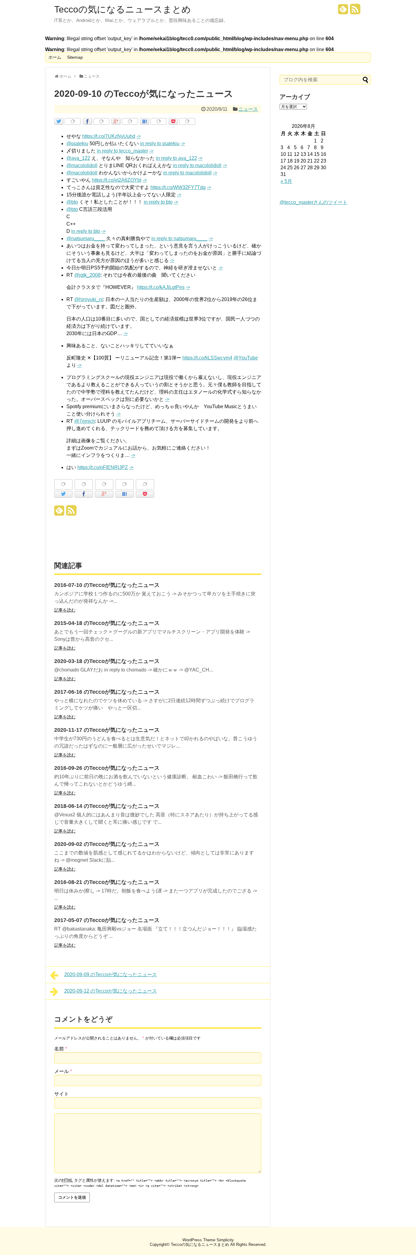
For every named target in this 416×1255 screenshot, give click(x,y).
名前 (60, 1048)
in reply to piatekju (159, 143)
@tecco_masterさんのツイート (313, 202)
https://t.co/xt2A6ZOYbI (116, 180)
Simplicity (225, 1240)
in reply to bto (158, 202)
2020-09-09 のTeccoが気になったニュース (110, 974)
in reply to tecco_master (122, 150)
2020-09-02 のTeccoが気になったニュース (107, 844)
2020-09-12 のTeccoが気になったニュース (110, 991)
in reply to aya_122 (176, 158)
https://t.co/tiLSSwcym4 (207, 357)
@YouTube (246, 357)
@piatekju (77, 143)
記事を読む (65, 610)
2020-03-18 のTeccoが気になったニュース (107, 661)
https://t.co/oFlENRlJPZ (102, 467)
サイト (61, 1093)
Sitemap (75, 57)
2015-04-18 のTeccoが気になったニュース (107, 623)
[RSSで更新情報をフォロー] (355, 11)
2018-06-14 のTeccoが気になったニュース (107, 806)
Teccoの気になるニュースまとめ (122, 9)
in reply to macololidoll (197, 165)
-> (138, 136)
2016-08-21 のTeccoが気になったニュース (107, 882)
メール (63, 1071)
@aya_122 (78, 158)
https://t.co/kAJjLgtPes (161, 287)
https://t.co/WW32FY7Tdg (178, 187)
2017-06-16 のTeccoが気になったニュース (107, 692)
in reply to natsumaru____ (179, 238)
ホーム (54, 57)
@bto (72, 202)
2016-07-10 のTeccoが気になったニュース (107, 585)
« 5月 (286, 181)
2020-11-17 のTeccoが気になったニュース (107, 730)
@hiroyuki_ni (88, 299)
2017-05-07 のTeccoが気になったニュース (107, 920)
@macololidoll (81, 165)
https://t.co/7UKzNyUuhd (108, 136)
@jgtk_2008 (87, 275)
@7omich (84, 421)
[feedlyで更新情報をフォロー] (343, 11)
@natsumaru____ (85, 238)
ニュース (248, 109)
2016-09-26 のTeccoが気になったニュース (107, 768)
